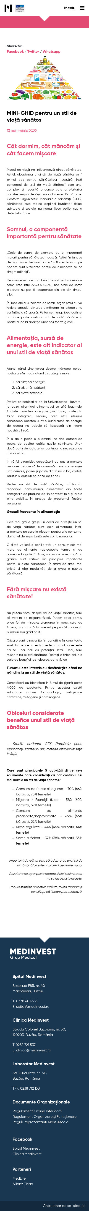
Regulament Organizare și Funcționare (44, 1117)
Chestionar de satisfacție (63, 1206)
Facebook (15, 52)
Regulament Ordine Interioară (37, 1111)
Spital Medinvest (26, 1149)
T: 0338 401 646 (25, 1001)
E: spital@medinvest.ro (31, 1007)
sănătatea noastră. (56, 180)
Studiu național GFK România (41, 744)
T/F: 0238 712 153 (26, 1089)
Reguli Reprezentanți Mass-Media (40, 1122)
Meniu (70, 8)
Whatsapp (51, 52)
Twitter (33, 52)
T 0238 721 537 (24, 1045)
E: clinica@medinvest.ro (32, 1050)
